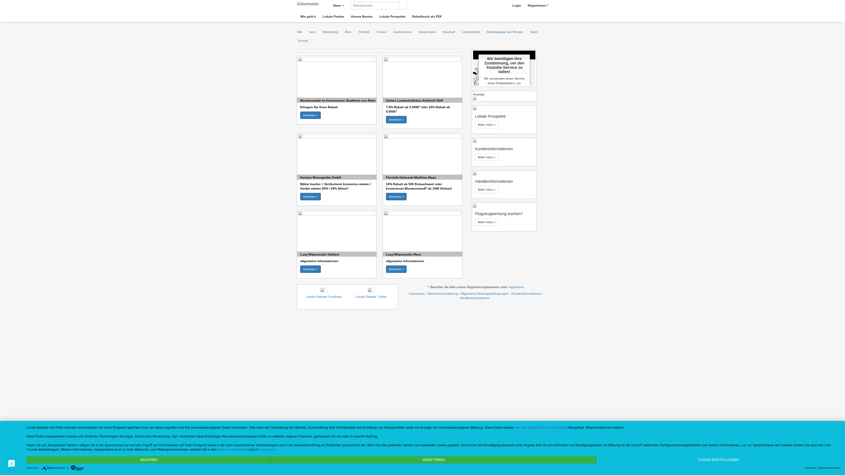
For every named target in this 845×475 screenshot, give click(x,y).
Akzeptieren (433, 460)
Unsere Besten (362, 16)
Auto (312, 32)
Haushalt (449, 32)
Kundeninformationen (526, 293)
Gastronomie (402, 32)
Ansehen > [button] (310, 115)
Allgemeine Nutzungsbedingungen (485, 293)
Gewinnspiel (427, 32)
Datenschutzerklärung (443, 293)
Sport (534, 32)
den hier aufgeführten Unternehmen (540, 427)
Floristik (364, 32)
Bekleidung (330, 32)
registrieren (516, 287)
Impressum (417, 293)
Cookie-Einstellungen (718, 460)
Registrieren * (538, 5)
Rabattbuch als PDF (427, 16)
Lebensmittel (471, 32)
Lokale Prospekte (392, 16)
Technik (303, 40)
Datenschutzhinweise (232, 449)
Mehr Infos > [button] (487, 124)
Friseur (381, 32)
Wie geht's (308, 16)
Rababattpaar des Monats (505, 32)
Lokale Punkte (333, 16)
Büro (348, 32)
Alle (299, 32)
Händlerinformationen (475, 298)
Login (516, 5)
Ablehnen (148, 460)
